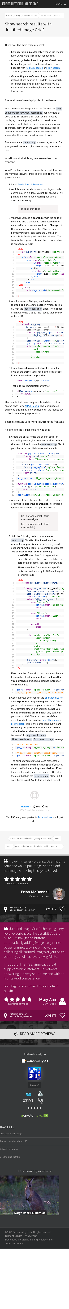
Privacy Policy (30, 1236)
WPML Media (32, 406)
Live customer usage (11, 1133)
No (46, 806)
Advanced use (30, 15)
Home (9, 15)
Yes (38, 806)
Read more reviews (37, 1034)
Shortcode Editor (54, 697)
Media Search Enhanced (30, 184)
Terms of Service (13, 1236)
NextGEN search (34, 67)
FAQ (18, 15)
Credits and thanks (10, 1156)
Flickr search (53, 67)
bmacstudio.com (40, 896)
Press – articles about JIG (13, 1141)
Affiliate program (9, 1149)
